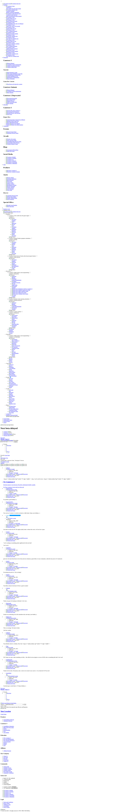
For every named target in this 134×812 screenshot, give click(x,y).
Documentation (6, 730)
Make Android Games (23, 291)
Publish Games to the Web (24, 290)
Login (8, 209)
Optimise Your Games (23, 293)
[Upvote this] (10, 474)
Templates (12, 186)
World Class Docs (15, 121)
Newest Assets (14, 195)
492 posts (16, 608)
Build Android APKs (16, 75)
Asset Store (8, 363)
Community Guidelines (8, 772)
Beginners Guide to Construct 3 (25, 288)
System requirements (16, 64)
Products (5, 4)
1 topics (10, 493)
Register (5, 209)
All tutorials (12, 78)
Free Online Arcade (7, 771)
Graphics (12, 184)
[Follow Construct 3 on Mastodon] (11, 163)
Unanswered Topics (7, 420)
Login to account (14, 415)
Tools (10, 190)
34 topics (11, 621)
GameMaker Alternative (8, 726)
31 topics (11, 594)
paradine (2, 463)
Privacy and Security (15, 113)
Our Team (5, 757)
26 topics (11, 651)
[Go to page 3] (7, 451)
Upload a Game (14, 144)
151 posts (15, 566)
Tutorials (11, 92)
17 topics (11, 637)
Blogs (7, 405)
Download (14, 98)
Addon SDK (14, 67)
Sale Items (11, 206)
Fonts (10, 181)
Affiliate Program (7, 750)
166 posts (16, 594)
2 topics (10, 664)
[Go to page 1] (8, 445)
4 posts (14, 493)
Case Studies (6, 732)
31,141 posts (17, 523)
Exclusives (11, 199)
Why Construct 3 (7, 738)
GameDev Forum (7, 767)
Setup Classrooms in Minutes (18, 119)
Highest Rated (13, 198)
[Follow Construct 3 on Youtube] (11, 158)
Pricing (4, 728)
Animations (13, 178)
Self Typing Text (4, 458)
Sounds (14, 185)
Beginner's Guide (13, 72)
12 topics (11, 536)
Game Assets (6, 766)
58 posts (16, 507)
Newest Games (12, 140)
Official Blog (15, 150)
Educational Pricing (13, 122)
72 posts (15, 552)
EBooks (12, 180)
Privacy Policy (6, 803)
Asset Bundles (13, 205)
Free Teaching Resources (8, 740)
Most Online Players (14, 142)
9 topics (10, 566)
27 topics (11, 579)
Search (4, 422)
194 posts (16, 621)
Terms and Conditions (8, 802)
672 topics (11, 523)
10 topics (11, 507)
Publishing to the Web (17, 73)
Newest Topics (15, 133)
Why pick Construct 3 (15, 110)
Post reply (3, 437)
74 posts (16, 637)
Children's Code (6, 804)
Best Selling (13, 196)
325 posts (16, 579)
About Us (5, 756)
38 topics (11, 472)
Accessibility (6, 806)
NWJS (13, 99)
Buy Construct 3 (13, 170)
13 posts (15, 664)
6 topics (10, 552)
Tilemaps (11, 189)
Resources (5, 57)
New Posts (11, 151)
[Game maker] (11, 211)
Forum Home (13, 131)
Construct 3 (19, 215)
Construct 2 (15, 311)
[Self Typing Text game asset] (1, 456)
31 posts (15, 679)
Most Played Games (16, 141)
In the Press (5, 760)
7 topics (10, 679)
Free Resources (15, 111)
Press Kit (5, 758)
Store (4, 164)
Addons (12, 177)
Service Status (6, 807)
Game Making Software (8, 719)
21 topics (11, 608)
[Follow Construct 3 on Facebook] (11, 162)
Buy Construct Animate (14, 171)
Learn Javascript (7, 741)
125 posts (16, 536)
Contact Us (8, 413)
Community (6, 126)
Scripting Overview (15, 65)
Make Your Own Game (8, 727)
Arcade (8, 388)
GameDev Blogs (7, 770)
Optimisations (16, 77)
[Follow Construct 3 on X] (9, 159)
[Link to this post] (9, 475)
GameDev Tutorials (7, 769)
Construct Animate (20, 238)
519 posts (16, 472)
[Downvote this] (22, 474)
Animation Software (7, 721)
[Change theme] (12, 416)
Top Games (13, 139)
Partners (5, 743)
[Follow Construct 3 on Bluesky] (11, 160)
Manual (12, 63)
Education (5, 104)
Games (11, 182)
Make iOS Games (22, 292)
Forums (8, 377)
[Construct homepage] (11, 3)
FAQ (10, 114)
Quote (13, 476)
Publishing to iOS (14, 76)
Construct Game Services (22, 256)
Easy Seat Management (8, 739)
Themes (12, 187)
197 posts (16, 651)
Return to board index (11, 703)
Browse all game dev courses (15, 84)
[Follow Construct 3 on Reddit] (11, 157)
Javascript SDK (13, 102)
